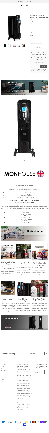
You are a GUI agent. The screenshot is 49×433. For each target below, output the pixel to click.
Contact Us (3, 364)
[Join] (46, 353)
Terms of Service (44, 70)
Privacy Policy (37, 70)
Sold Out (39, 47)
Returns (3, 368)
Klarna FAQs (4, 370)
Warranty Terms (4, 373)
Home (2, 11)
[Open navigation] (1, 5)
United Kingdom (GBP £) (23, 417)
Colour (31, 32)
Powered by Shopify (29, 428)
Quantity (32, 38)
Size (30, 26)
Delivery (3, 366)
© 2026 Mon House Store (21, 428)
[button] (1, 45)
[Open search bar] (4, 5)
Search (2, 379)
